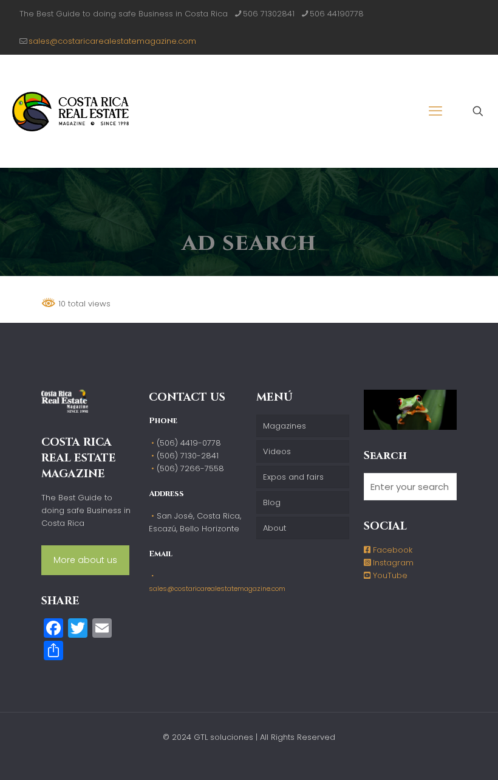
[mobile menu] (435, 111)
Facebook (391, 550)
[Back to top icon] (439, 755)
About (274, 528)
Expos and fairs (293, 477)
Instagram (392, 562)
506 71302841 (269, 13)
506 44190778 (337, 13)
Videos (277, 451)
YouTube (389, 575)
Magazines (284, 426)
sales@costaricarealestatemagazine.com (112, 41)
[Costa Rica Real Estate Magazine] (70, 111)
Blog (272, 502)
